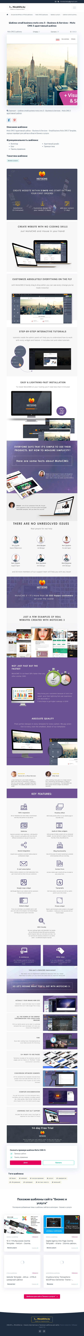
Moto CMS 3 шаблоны (14, 32)
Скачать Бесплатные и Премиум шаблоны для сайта (41, 1325)
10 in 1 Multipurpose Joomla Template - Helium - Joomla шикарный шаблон (18, 1242)
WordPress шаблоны (53, 1273)
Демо (26, 1163)
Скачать (58, 1163)
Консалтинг (11, 1284)
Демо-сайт (15, 1224)
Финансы (50, 1284)
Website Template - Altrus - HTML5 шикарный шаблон (21, 1278)
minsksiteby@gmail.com (68, 1)
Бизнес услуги (12, 1248)
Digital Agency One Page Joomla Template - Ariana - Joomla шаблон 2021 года (61, 1242)
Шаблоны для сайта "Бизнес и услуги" (41, 1296)
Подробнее (29, 1224)
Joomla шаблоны (12, 1237)
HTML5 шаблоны (12, 1273)
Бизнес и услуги (13, 160)
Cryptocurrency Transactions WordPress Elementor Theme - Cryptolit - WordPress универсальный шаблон (59, 1278)
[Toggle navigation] (74, 8)
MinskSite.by (17, 8)
